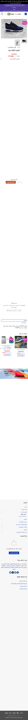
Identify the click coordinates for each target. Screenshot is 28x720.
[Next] (2, 29)
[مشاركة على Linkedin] (8, 310)
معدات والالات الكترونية (21, 532)
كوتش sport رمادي (21, 349)
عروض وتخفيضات (12, 305)
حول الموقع (11, 715)
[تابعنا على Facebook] (18, 572)
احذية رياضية (18, 305)
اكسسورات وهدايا (22, 516)
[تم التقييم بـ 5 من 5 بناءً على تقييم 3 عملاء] (14, 54)
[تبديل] (2, 512)
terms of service (23, 581)
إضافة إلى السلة (10, 182)
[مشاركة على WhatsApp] (20, 310)
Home (18, 47)
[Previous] (25, 29)
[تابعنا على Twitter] (15, 572)
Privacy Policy (23, 586)
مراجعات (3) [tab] (24, 322)
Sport (12, 307)
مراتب (25, 506)
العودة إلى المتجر (14, 553)
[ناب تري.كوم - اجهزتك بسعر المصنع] (14, 14)
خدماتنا (14, 715)
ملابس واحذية (5, 305)
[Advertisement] (14, 120)
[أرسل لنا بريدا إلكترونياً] (13, 572)
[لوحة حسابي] (5, 14)
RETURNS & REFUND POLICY (19, 583)
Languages (14, 7)
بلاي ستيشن (24, 509)
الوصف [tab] (25, 320)
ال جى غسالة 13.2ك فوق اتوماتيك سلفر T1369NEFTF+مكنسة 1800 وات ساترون (7, 347)
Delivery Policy (23, 588)
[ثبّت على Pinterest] (10, 310)
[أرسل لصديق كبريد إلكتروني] (13, 310)
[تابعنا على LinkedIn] (10, 572)
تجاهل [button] (8, 3)
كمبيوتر (25, 519)
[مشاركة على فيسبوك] (18, 310)
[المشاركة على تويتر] (15, 310)
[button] (26, 14)
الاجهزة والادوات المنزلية (21, 524)
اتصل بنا (18, 715)
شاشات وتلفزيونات (22, 527)
